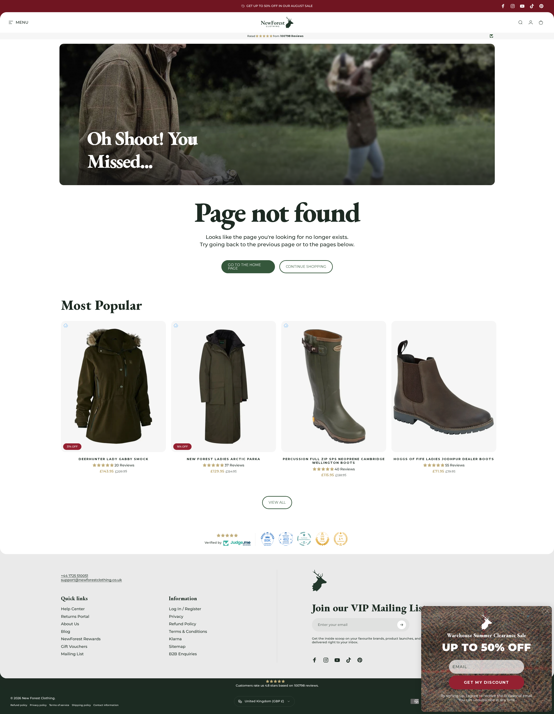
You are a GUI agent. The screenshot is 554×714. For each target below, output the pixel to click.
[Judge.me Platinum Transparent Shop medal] (304, 539)
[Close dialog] (547, 611)
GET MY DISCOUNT (486, 682)
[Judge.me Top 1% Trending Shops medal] (341, 539)
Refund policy (18, 705)
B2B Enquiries (183, 654)
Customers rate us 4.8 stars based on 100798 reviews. (277, 685)
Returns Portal (75, 616)
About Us (70, 624)
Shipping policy (81, 705)
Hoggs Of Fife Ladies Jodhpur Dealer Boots (444, 459)
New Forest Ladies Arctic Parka (223, 459)
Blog (65, 631)
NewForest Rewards (81, 639)
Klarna (175, 639)
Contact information (105, 705)
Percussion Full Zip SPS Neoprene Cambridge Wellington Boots (334, 461)
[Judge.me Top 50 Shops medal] (322, 539)
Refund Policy (182, 624)
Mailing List (72, 654)
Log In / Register (185, 609)
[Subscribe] (401, 624)
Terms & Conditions (188, 631)
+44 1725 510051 (74, 576)
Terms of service (59, 705)
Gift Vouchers (74, 646)
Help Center (73, 609)
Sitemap (177, 646)
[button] (104, 465)
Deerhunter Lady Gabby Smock (113, 459)
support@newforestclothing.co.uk (91, 580)
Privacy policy (38, 705)
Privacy (176, 616)
